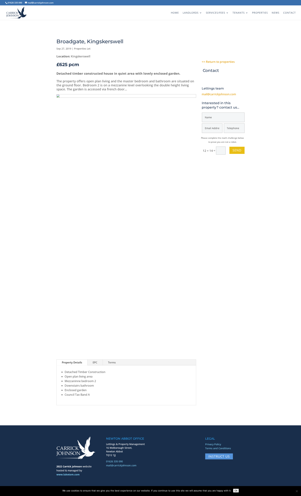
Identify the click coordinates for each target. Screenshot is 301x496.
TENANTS (239, 13)
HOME (175, 13)
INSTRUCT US (219, 456)
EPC (95, 362)
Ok (235, 490)
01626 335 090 (114, 461)
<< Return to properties (218, 62)
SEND (237, 150)
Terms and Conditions (218, 448)
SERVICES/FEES (215, 13)
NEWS (275, 13)
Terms (112, 362)
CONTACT (289, 13)
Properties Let (82, 48)
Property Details (72, 362)
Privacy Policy (213, 444)
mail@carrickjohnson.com (219, 94)
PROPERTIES (260, 13)
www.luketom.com (68, 474)
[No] (296, 491)
